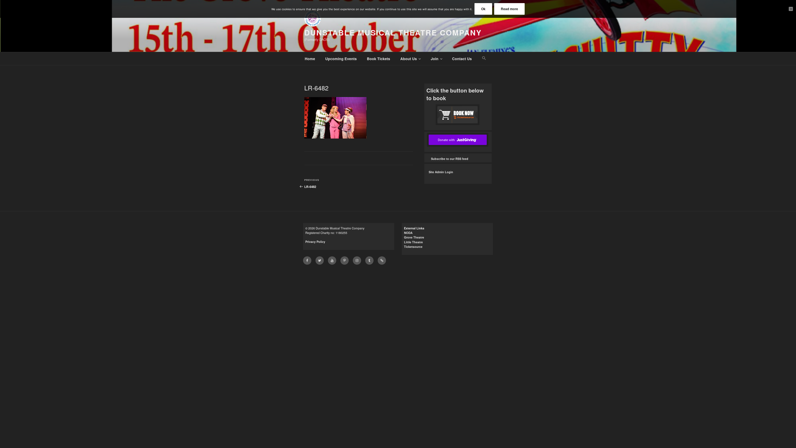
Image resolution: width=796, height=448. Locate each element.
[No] (791, 9)
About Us (408, 58)
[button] (484, 58)
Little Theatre (413, 242)
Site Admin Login (441, 172)
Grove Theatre (414, 237)
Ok (483, 8)
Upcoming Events (341, 58)
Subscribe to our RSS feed (449, 159)
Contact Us (462, 58)
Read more (509, 8)
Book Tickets (378, 58)
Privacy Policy (315, 242)
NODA (408, 233)
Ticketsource (413, 247)
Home (310, 58)
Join (434, 58)
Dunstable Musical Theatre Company (393, 32)
